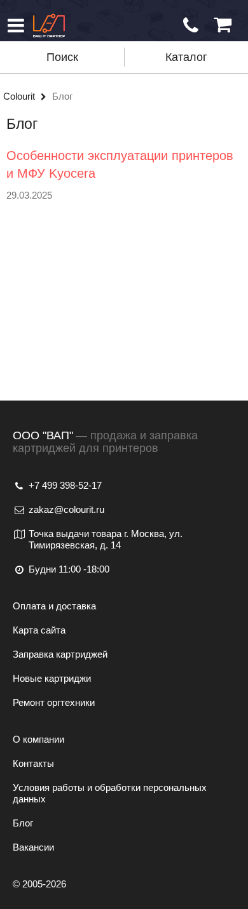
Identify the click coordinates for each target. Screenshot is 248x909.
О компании (38, 739)
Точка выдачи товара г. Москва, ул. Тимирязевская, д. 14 (106, 539)
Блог (23, 823)
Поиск (62, 57)
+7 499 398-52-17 (65, 485)
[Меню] (16, 25)
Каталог (186, 57)
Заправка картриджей (60, 654)
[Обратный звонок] (191, 25)
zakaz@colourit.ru (66, 509)
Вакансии (33, 847)
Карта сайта (39, 630)
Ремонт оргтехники (54, 702)
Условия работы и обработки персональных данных (110, 793)
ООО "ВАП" (43, 435)
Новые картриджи (52, 678)
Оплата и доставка (54, 605)
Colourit (20, 96)
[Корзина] (222, 25)
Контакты (33, 763)
